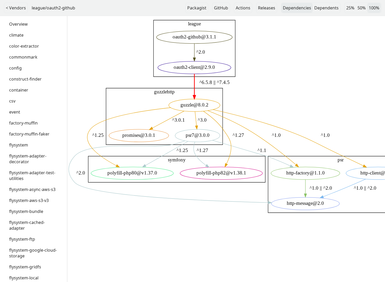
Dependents (326, 8)
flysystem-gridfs (25, 267)
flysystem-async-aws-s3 (32, 189)
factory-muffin (23, 123)
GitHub (221, 8)
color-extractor (24, 46)
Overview (18, 24)
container (18, 90)
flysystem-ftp (22, 239)
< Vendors (16, 8)
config (15, 68)
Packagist (196, 8)
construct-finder (25, 79)
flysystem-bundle (26, 211)
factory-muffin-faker (29, 134)
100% (374, 8)
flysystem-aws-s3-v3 (29, 200)
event (14, 112)
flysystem (18, 145)
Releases (266, 8)
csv (12, 101)
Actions (243, 8)
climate (16, 35)
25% (350, 8)
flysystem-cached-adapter (27, 225)
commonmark (23, 57)
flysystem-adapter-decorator (27, 159)
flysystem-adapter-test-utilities (32, 175)
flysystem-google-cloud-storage (33, 253)
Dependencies (297, 8)
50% (362, 8)
